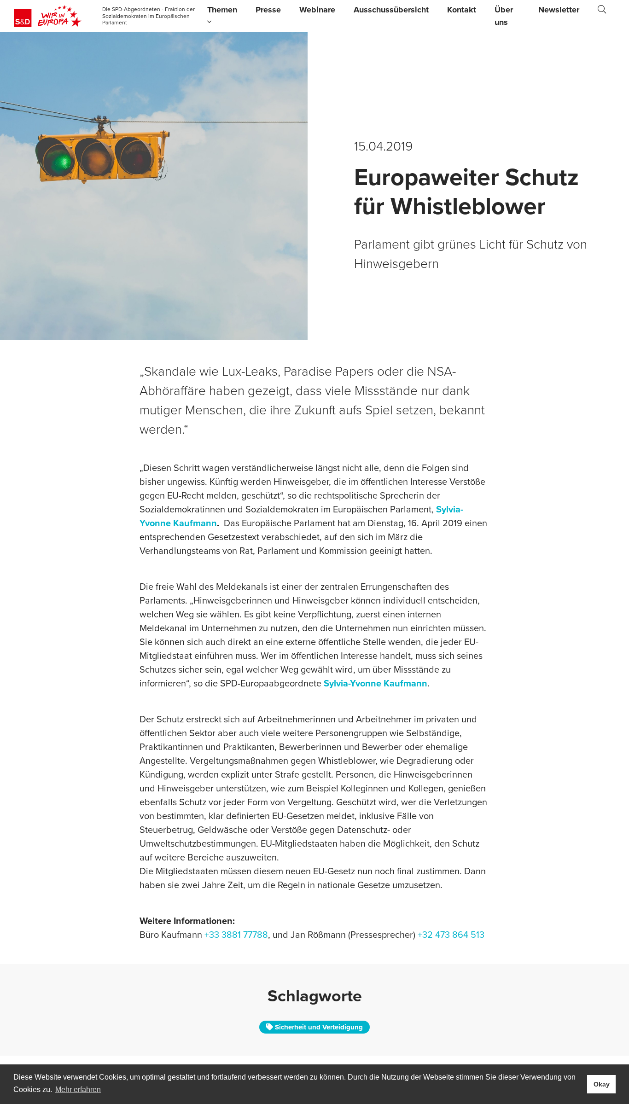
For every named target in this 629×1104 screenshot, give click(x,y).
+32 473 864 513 (451, 935)
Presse (268, 10)
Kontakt (461, 10)
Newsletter (558, 10)
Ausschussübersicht (391, 10)
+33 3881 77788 (236, 935)
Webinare (317, 10)
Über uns (504, 16)
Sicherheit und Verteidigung (318, 1027)
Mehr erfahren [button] (78, 1089)
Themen (222, 10)
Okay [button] (602, 1084)
